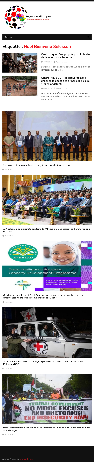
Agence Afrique (61, 62)
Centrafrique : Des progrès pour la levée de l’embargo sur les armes (65, 56)
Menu (9, 37)
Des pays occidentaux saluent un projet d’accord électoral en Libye (36, 165)
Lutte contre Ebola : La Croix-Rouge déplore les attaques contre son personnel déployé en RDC (42, 362)
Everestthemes (26, 459)
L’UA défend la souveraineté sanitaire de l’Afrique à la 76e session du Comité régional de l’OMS (46, 230)
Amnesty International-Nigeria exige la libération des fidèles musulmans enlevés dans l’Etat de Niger (46, 429)
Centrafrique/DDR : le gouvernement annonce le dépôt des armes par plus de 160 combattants (65, 80)
